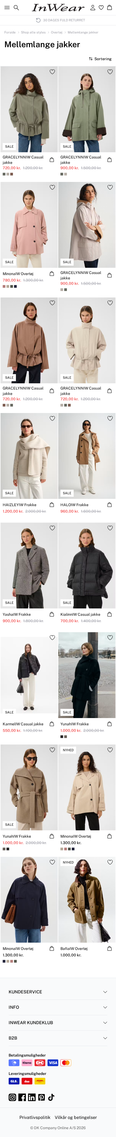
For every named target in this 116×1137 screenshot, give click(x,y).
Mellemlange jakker (83, 32)
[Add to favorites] (52, 71)
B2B (13, 1038)
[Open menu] (6, 7)
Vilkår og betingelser (76, 1117)
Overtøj (56, 32)
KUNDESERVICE (25, 991)
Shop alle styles (33, 32)
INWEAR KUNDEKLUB (31, 1022)
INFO (14, 1007)
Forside (10, 32)
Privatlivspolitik (34, 1117)
